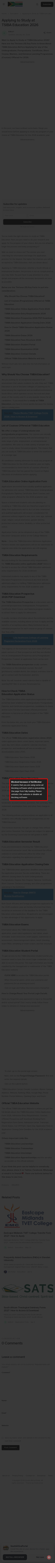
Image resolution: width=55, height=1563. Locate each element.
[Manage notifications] (49, 1557)
